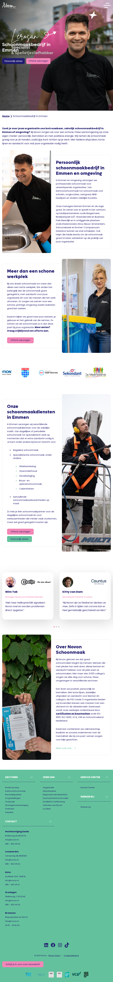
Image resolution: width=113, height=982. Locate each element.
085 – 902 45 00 (12, 843)
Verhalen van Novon (52, 805)
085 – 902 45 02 (12, 864)
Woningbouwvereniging (16, 805)
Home (6, 116)
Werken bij (85, 807)
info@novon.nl (12, 839)
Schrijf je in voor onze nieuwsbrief (23, 964)
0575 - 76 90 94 (12, 925)
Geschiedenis (49, 791)
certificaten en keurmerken (73, 713)
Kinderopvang (12, 787)
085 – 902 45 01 (12, 884)
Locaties (47, 808)
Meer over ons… (64, 748)
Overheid (9, 808)
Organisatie (48, 787)
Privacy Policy (54, 955)
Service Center (87, 787)
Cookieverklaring (71, 955)
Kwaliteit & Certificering (54, 801)
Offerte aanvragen (38, 60)
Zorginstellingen (13, 798)
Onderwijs (10, 801)
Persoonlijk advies (13, 61)
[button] (54, 626)
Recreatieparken (13, 794)
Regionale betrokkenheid (55, 794)
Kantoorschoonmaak (15, 791)
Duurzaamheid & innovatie (55, 798)
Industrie (9, 812)
